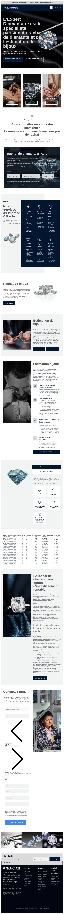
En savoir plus (12, 102)
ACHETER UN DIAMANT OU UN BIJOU (34, 59)
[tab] (46, 467)
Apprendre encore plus (29, 230)
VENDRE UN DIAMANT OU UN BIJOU (13, 59)
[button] (51, 7)
